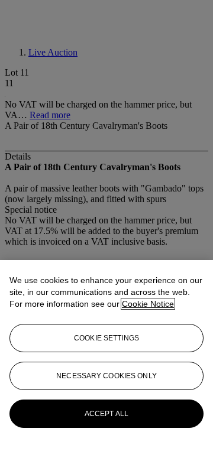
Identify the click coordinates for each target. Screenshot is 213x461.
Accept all (106, 414)
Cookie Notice (148, 304)
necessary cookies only (106, 376)
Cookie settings (106, 338)
